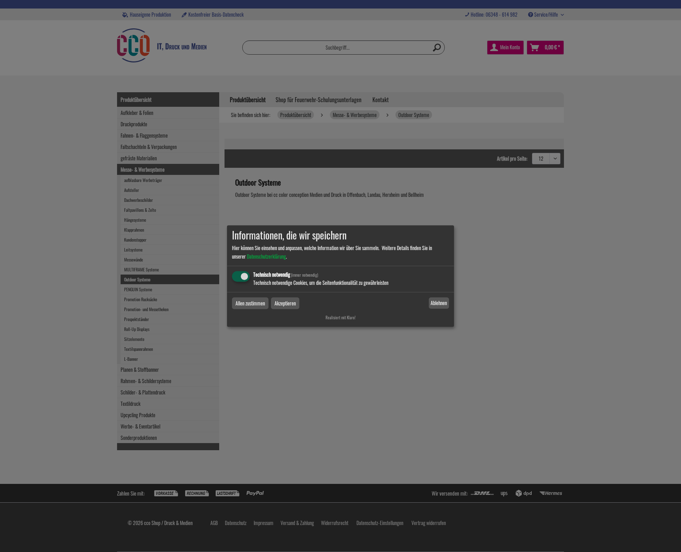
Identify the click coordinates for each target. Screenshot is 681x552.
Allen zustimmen (250, 303)
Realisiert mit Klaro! (340, 317)
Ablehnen (439, 303)
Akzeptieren (285, 303)
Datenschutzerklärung (266, 256)
